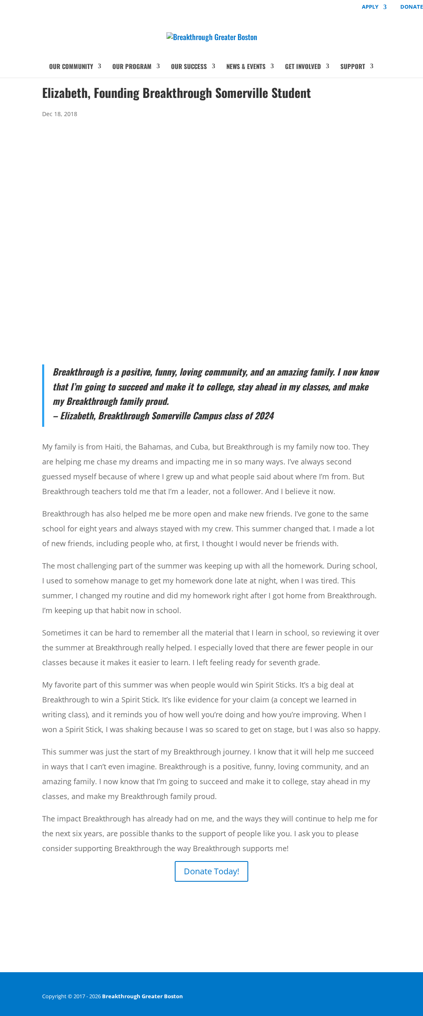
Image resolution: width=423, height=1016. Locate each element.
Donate (411, 7)
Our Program (132, 67)
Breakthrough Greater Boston (142, 996)
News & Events (246, 67)
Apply (370, 7)
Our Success (189, 67)
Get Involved (303, 67)
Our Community (71, 67)
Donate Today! (211, 871)
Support (352, 67)
